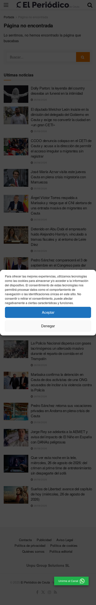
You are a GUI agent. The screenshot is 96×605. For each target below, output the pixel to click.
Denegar (48, 325)
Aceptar (48, 312)
